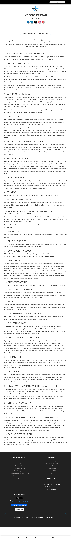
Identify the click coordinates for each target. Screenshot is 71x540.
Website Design (51, 461)
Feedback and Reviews (19, 505)
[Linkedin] (31, 21)
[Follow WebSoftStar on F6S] (19, 501)
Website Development (52, 463)
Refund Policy (19, 466)
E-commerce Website (52, 471)
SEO (51, 473)
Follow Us (20, 509)
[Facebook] (28, 21)
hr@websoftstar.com (53, 487)
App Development (52, 468)
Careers (19, 478)
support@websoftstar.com (54, 484)
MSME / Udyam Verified (19, 475)
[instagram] (39, 21)
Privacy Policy (19, 463)
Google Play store (19, 471)
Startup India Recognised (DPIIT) (19, 473)
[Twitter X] (35, 21)
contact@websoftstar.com (54, 482)
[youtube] (43, 21)
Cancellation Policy (19, 468)
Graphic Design (51, 466)
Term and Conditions (19, 461)
